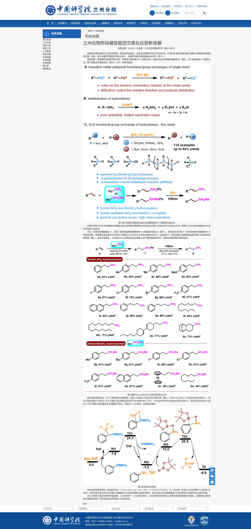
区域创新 (47, 57)
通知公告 (47, 45)
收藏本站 (154, 6)
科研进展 (47, 54)
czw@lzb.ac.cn (121, 521)
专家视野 (47, 60)
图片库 (46, 66)
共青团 (143, 23)
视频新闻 (47, 69)
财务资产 (131, 23)
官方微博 (175, 13)
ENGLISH (196, 23)
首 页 (50, 23)
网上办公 (189, 6)
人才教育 (47, 51)
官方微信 (160, 13)
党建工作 (47, 48)
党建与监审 (90, 23)
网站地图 (166, 6)
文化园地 (156, 23)
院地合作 (118, 23)
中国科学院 (202, 6)
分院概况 (62, 23)
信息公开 (182, 23)
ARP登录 (177, 6)
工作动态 (47, 42)
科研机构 (75, 23)
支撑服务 (169, 23)
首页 (90, 31)
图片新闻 (47, 39)
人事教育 (104, 23)
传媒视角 (47, 63)
